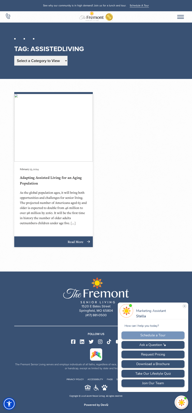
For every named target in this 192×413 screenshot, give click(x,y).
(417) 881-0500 (96, 315)
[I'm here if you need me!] (181, 402)
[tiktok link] (109, 342)
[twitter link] (91, 342)
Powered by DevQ (96, 405)
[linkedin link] (82, 342)
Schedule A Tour (139, 6)
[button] (9, 403)
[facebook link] (73, 342)
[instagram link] (100, 342)
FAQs (110, 379)
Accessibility (95, 379)
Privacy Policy (75, 379)
